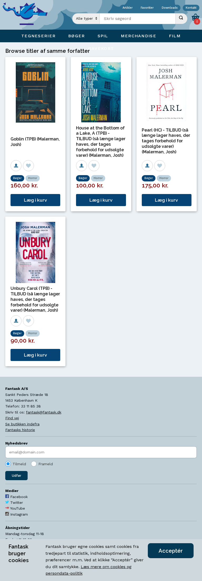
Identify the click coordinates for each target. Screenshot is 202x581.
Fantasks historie (20, 430)
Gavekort (101, 48)
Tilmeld (19, 464)
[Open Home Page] (28, 15)
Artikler (128, 8)
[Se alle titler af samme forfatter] (16, 165)
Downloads (170, 8)
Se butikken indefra (22, 424)
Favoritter (147, 8)
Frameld (45, 464)
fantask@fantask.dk (43, 412)
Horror (32, 178)
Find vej (12, 418)
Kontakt (191, 8)
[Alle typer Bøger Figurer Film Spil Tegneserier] (86, 18)
